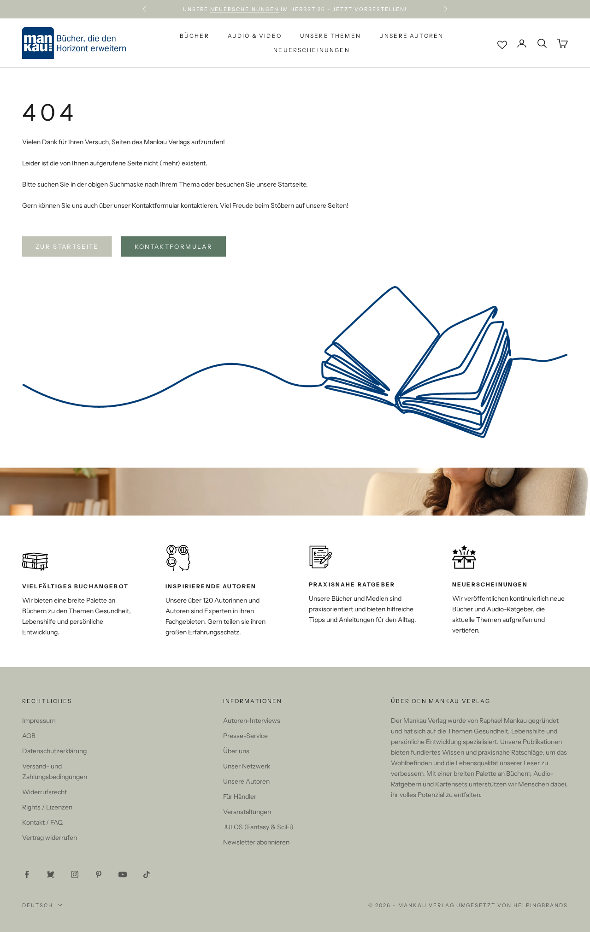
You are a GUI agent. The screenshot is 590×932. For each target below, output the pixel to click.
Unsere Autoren (411, 35)
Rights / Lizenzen (47, 807)
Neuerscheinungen (244, 9)
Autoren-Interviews (251, 720)
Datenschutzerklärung (54, 751)
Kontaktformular (173, 246)
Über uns (236, 751)
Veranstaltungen (247, 812)
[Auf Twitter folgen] (50, 874)
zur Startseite (67, 246)
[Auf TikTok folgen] (146, 874)
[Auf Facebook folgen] (26, 874)
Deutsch (37, 905)
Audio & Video (255, 35)
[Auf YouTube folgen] (122, 874)
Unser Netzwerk (246, 766)
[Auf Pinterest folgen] (98, 874)
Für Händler (239, 796)
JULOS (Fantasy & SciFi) (258, 827)
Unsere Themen (330, 35)
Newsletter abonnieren (256, 842)
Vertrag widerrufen (49, 837)
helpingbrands (540, 905)
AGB (28, 736)
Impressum (39, 720)
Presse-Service (245, 736)
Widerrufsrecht (44, 792)
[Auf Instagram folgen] (74, 874)
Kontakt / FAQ (42, 822)
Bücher (194, 35)
